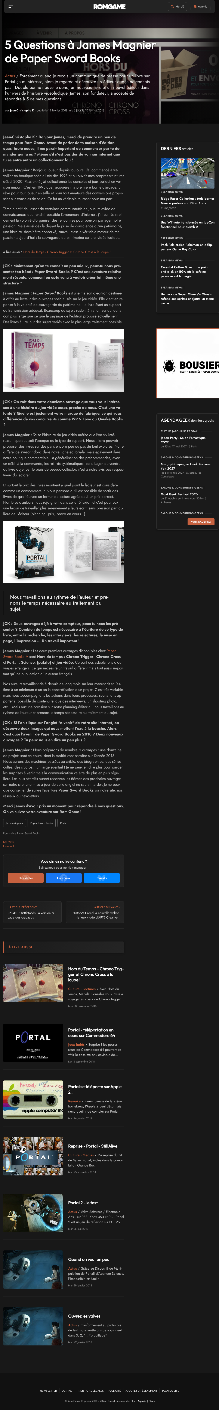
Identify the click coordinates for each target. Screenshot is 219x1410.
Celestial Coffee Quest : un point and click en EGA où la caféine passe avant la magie (184, 271)
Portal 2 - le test (83, 1202)
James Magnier (14, 823)
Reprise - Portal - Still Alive (92, 1146)
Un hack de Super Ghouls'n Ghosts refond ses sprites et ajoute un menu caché (187, 299)
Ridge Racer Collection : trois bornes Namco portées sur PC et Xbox (188, 200)
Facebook (9, 846)
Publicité (114, 1390)
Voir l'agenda (201, 522)
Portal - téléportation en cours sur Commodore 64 (91, 1032)
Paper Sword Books (41, 823)
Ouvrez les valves (84, 1316)
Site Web (8, 842)
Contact (68, 1390)
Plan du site (170, 1390)
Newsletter (48, 1390)
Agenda (142, 1401)
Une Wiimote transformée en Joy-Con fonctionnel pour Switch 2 (188, 224)
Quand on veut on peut (89, 1259)
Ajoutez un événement (141, 1390)
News (152, 1401)
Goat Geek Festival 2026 (179, 494)
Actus (10, 76)
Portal (63, 823)
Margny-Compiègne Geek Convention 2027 (185, 466)
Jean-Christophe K (22, 110)
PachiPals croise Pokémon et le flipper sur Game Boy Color (187, 247)
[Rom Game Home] (109, 6)
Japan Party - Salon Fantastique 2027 (183, 440)
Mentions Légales (91, 1390)
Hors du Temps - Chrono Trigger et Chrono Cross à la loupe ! (67, 251)
